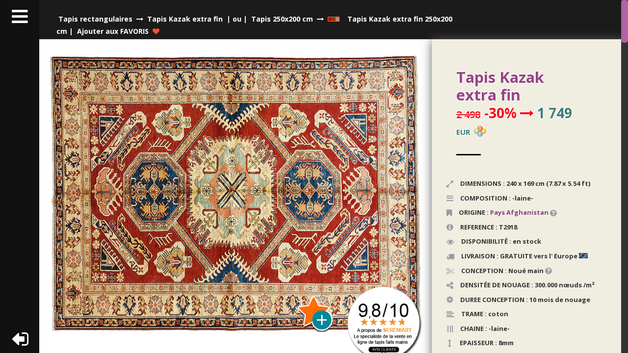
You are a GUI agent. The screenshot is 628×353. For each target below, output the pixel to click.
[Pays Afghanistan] (549, 212)
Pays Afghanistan (519, 212)
